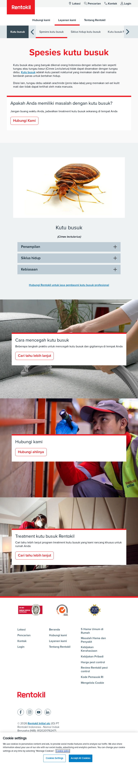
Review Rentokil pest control (94, 669)
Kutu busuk (17, 32)
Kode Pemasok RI (92, 677)
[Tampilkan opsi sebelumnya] (32, 32)
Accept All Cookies (80, 758)
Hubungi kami (58, 635)
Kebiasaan (29, 269)
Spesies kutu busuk (51, 32)
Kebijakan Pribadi (92, 656)
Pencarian (94, 3)
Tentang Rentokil (59, 647)
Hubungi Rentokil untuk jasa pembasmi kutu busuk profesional (69, 285)
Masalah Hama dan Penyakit (93, 640)
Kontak (112, 3)
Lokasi (76, 3)
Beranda (54, 629)
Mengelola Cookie (92, 683)
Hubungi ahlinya (31, 452)
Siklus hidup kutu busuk (86, 32)
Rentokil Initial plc (39, 723)
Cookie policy (63, 751)
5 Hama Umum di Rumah (92, 631)
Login (127, 3)
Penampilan (30, 247)
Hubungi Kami (24, 121)
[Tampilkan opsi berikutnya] (127, 32)
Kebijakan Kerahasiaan (89, 649)
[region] (69, 748)
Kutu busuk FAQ (118, 32)
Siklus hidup (31, 258)
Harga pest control (93, 662)
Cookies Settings (54, 758)
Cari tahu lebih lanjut (34, 356)
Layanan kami (58, 641)
